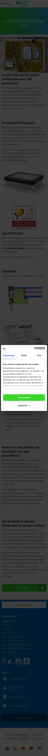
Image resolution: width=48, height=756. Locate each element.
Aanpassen (22, 405)
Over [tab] (39, 355)
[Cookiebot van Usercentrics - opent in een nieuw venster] (34, 348)
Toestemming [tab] (8, 355)
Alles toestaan (24, 397)
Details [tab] (24, 355)
